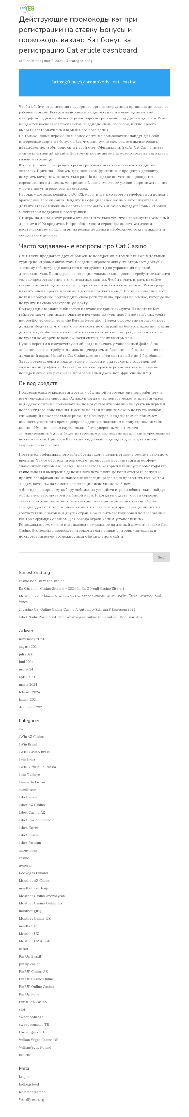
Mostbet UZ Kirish (34, 941)
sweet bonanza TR (34, 1024)
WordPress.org (31, 1099)
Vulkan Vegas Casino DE (38, 1040)
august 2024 (29, 646)
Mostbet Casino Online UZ (41, 903)
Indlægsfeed (29, 1084)
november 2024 (31, 639)
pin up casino (30, 964)
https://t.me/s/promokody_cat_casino (94, 82)
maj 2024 (26, 669)
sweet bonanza (31, 1017)
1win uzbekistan (32, 782)
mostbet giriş (30, 911)
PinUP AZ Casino (33, 1002)
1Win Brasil (28, 744)
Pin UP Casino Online (36, 979)
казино (25, 1055)
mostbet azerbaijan (34, 888)
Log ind (25, 1076)
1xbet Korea (29, 827)
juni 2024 (26, 661)
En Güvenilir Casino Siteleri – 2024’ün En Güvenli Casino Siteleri (71, 588)
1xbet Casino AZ (32, 812)
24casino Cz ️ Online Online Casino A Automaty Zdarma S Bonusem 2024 (77, 609)
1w (21, 729)
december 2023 (31, 707)
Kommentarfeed (32, 1092)
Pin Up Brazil (30, 956)
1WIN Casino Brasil (34, 752)
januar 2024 (28, 699)
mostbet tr (28, 926)
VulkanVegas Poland (35, 1047)
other (24, 948)
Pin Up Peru (29, 994)
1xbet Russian (30, 842)
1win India (27, 759)
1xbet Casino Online (35, 820)
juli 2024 (25, 654)
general (25, 865)
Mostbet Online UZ (35, 918)
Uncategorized (77, 61)
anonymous (28, 850)
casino (24, 858)
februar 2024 (29, 692)
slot (22, 1009)
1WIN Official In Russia (37, 767)
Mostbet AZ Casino (34, 880)
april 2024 (27, 677)
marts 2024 (28, 684)
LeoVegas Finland (33, 873)
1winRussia (27, 790)
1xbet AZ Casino (32, 805)
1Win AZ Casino (31, 736)
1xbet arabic (28, 797)
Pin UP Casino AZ (33, 971)
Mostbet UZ (29, 933)
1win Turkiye (29, 774)
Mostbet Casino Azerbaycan (42, 896)
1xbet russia (28, 835)
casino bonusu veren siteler (41, 581)
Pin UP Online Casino (36, 986)
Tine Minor (32, 61)
